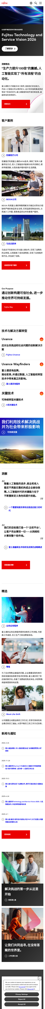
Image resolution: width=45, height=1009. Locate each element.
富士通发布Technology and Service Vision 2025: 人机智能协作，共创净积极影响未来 (24, 803)
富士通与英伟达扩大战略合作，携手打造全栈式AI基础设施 (24, 785)
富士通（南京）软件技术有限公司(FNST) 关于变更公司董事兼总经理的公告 (24, 820)
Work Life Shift (13, 714)
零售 (8, 667)
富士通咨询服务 (13, 384)
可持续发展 (12, 432)
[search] (36, 3)
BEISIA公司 (11, 199)
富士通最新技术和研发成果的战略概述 (25, 547)
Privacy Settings (22, 994)
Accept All (21, 1004)
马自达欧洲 (11, 244)
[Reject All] (30, 989)
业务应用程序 (12, 626)
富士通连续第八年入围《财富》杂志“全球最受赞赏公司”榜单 (23, 749)
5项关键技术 (11, 405)
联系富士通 (12, 900)
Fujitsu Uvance (13, 355)
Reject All (21, 999)
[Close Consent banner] (40, 978)
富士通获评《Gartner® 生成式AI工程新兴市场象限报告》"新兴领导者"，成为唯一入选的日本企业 (23, 767)
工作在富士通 (13, 956)
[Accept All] (22, 987)
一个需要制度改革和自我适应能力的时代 (25, 509)
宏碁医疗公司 (12, 155)
